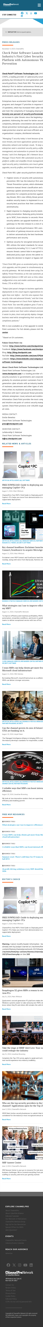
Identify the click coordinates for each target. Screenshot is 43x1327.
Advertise (9, 1253)
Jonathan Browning (21, 794)
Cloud (4, 661)
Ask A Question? (11, 1230)
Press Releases (11, 42)
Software (26, 480)
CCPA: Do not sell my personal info (19, 1301)
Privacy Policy (10, 1293)
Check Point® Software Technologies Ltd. (20, 73)
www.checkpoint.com (12, 373)
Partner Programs (9, 723)
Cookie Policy (10, 1296)
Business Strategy (9, 601)
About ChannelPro (12, 1210)
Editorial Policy (11, 1299)
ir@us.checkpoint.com (12, 438)
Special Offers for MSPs (14, 1227)
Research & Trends (9, 543)
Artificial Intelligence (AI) (12, 480)
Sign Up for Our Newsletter (16, 1224)
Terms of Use (10, 1290)
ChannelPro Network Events (16, 1240)
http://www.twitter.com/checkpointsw (26, 346)
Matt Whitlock (18, 491)
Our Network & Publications (16, 1219)
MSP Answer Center (28, 661)
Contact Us (10, 1285)
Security (20, 543)
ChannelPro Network (21, 612)
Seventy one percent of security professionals (22, 114)
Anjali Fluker (18, 734)
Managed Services (29, 541)
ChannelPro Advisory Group (15, 1221)
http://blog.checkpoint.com (19, 352)
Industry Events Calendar (15, 1243)
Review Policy (11, 1288)
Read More (6, 503)
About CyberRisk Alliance (15, 1213)
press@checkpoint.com (12, 423)
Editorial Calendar (12, 1216)
